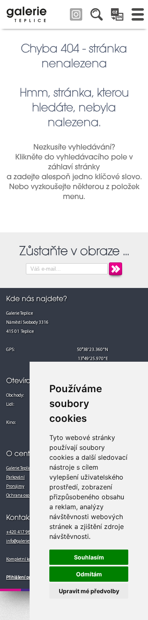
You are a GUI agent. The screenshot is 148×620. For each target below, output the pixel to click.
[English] (117, 14)
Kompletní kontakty (24, 559)
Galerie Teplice (19, 468)
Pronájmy (15, 486)
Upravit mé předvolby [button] (89, 590)
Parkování (15, 477)
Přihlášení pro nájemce (27, 578)
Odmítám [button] (89, 574)
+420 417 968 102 (23, 532)
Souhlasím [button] (89, 557)
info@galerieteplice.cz (27, 541)
